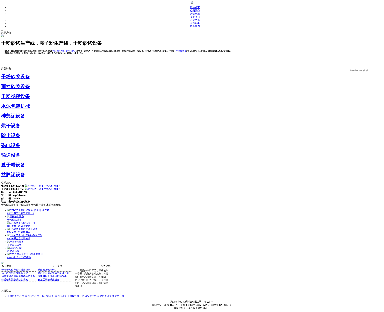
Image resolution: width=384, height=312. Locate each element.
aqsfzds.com (19, 195)
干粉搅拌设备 (15, 96)
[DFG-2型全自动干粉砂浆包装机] (25, 254)
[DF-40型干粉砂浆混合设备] (22, 229)
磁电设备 (10, 145)
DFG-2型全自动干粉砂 (19, 257)
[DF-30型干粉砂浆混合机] (21, 223)
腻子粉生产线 (32, 296)
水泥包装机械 (15, 106)
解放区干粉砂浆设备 (48, 279)
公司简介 (195, 10)
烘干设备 (10, 125)
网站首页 (195, 7)
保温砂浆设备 (104, 296)
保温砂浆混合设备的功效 (15, 279)
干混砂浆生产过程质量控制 (16, 269)
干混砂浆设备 (14, 245)
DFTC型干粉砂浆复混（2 (20, 213)
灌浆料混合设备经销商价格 (52, 276)
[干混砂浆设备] (15, 241)
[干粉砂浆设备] (15, 216)
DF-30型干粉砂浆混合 (18, 226)
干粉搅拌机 (73, 296)
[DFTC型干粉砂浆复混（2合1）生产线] (28, 210)
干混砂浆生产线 (88, 296)
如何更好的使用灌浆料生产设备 (18, 276)
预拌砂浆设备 (15, 86)
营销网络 (195, 23)
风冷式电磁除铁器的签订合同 (53, 273)
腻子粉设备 (13, 164)
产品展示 (195, 13)
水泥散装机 (118, 296)
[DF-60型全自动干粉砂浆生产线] (24, 235)
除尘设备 (10, 135)
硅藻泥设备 (13, 115)
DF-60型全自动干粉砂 (18, 238)
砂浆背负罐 (13, 251)
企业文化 (195, 17)
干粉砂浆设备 (15, 76)
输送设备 (10, 155)
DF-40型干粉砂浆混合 (18, 232)
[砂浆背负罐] (14, 248)
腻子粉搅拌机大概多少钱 (15, 273)
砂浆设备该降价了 (47, 269)
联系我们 (195, 26)
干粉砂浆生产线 (15, 296)
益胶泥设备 (13, 174)
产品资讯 (195, 20)
